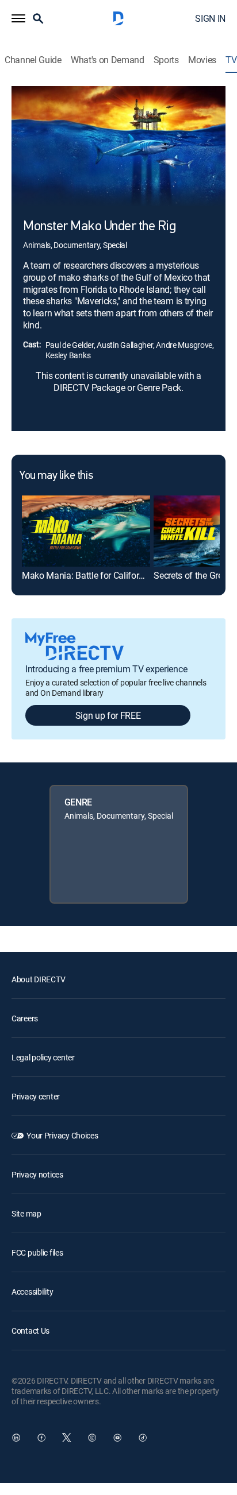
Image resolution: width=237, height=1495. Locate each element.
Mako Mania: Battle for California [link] (86, 575)
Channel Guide (33, 60)
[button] (18, 18)
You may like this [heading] (56, 476)
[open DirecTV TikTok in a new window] (142, 1437)
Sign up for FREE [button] (108, 715)
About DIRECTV (38, 979)
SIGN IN (210, 18)
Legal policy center (43, 1057)
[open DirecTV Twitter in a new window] (66, 1437)
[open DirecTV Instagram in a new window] (92, 1437)
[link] (86, 531)
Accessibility (32, 1291)
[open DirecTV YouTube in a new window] (117, 1437)
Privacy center (36, 1096)
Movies (202, 60)
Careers (25, 1018)
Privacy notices (37, 1174)
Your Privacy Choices (62, 1135)
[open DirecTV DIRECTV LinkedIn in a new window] (16, 1437)
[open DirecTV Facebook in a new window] (41, 1437)
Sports (166, 60)
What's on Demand (107, 60)
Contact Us (30, 1330)
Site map (26, 1213)
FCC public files (37, 1252)
